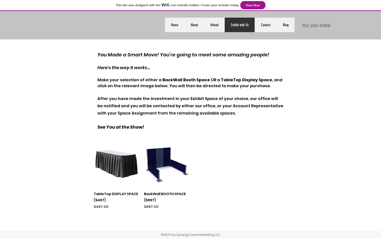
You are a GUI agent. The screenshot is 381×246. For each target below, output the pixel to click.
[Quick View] (117, 164)
